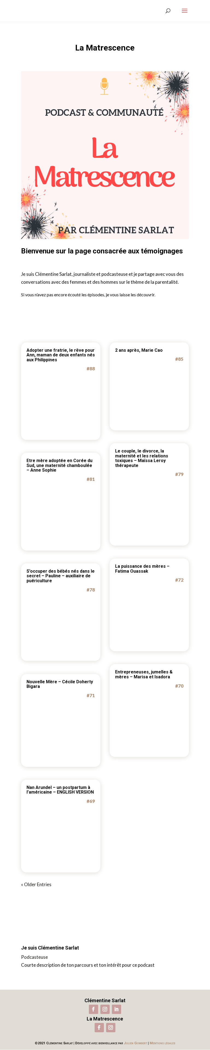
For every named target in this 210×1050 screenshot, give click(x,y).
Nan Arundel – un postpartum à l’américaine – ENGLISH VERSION (60, 790)
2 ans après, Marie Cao (139, 350)
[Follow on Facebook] (93, 1009)
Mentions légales (162, 1043)
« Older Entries (36, 884)
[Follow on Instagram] (105, 1009)
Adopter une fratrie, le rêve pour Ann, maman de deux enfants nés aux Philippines (61, 355)
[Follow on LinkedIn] (116, 1009)
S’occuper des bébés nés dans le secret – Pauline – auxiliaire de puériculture (61, 576)
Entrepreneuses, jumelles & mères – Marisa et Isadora (144, 674)
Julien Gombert (135, 1043)
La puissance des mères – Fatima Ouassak (142, 569)
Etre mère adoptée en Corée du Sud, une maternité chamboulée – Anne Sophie (59, 465)
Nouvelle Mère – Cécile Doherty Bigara (60, 684)
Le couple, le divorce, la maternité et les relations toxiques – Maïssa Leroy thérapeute (141, 458)
